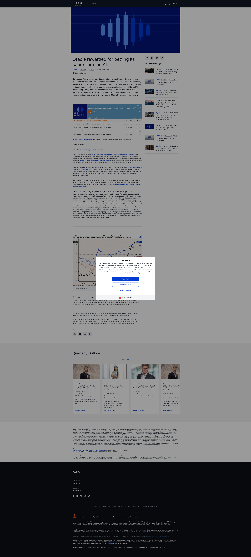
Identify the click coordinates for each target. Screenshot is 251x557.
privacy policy (136, 273)
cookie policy (123, 273)
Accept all (125, 279)
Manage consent (125, 290)
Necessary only (125, 284)
